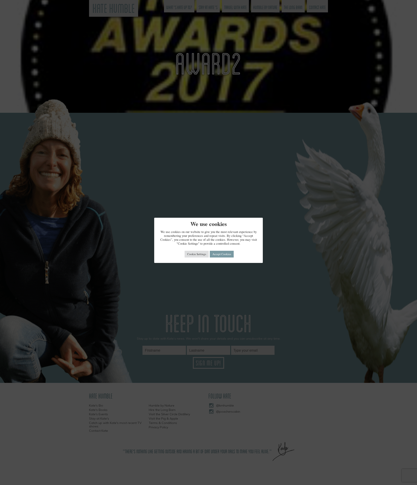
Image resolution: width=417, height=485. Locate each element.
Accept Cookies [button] (221, 254)
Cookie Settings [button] (196, 254)
